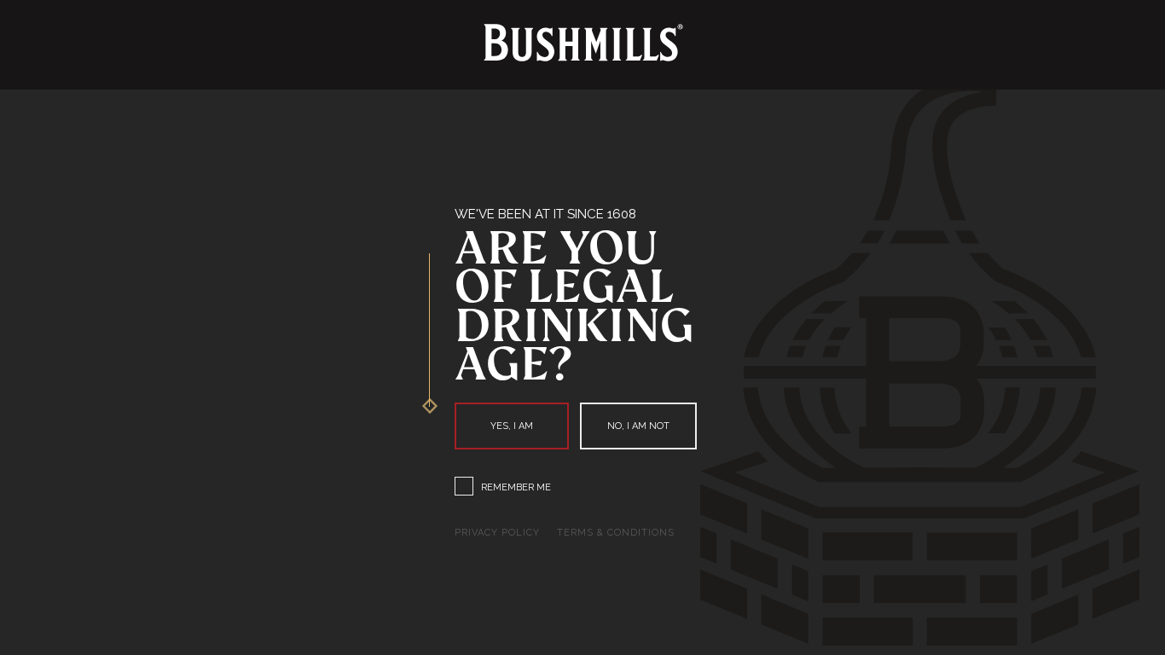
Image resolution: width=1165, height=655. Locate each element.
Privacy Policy (497, 532)
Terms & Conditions (616, 532)
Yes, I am (511, 426)
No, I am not (638, 426)
